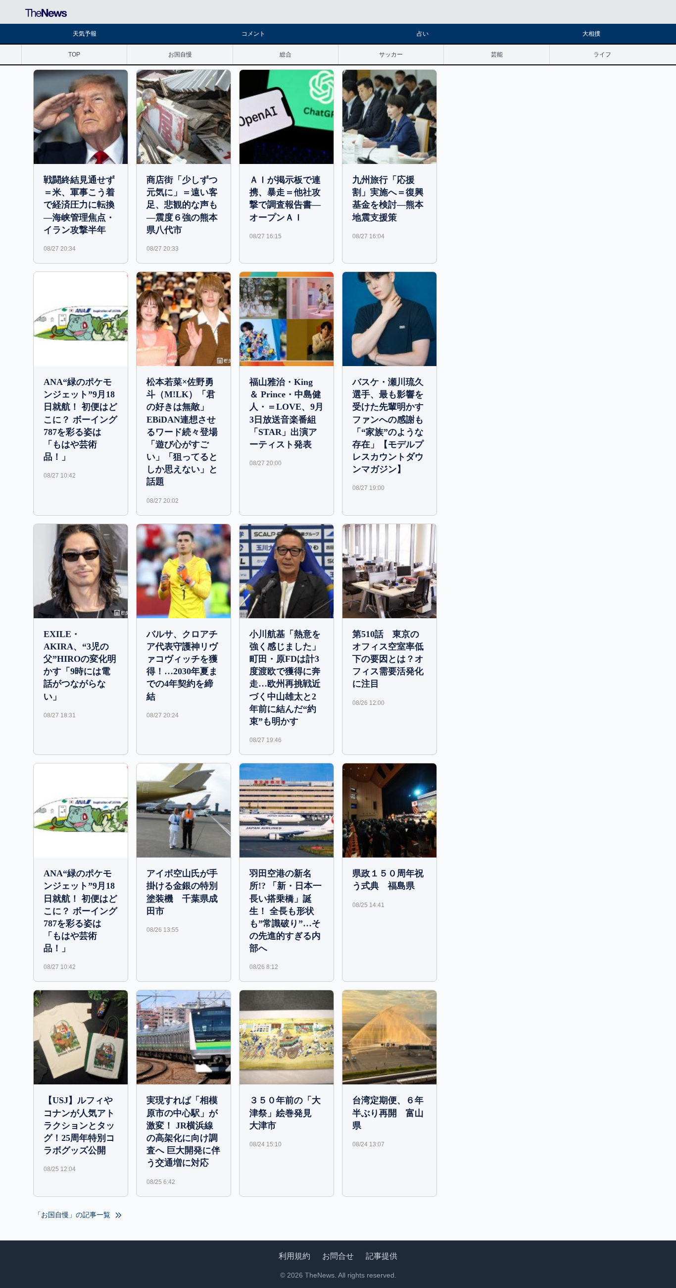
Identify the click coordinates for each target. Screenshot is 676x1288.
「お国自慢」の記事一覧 (73, 1215)
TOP (74, 54)
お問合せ (338, 1256)
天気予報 (85, 33)
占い (423, 33)
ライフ (602, 54)
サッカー (391, 54)
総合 (285, 54)
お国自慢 (180, 54)
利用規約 (294, 1256)
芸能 (497, 54)
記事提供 (381, 1256)
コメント (253, 33)
